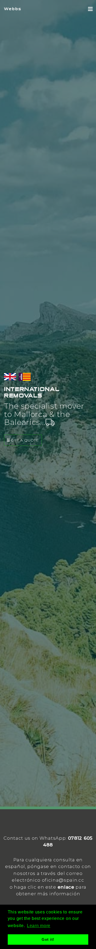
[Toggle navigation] (90, 9)
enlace (66, 887)
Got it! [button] (48, 939)
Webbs (12, 9)
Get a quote (24, 440)
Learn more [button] (38, 925)
